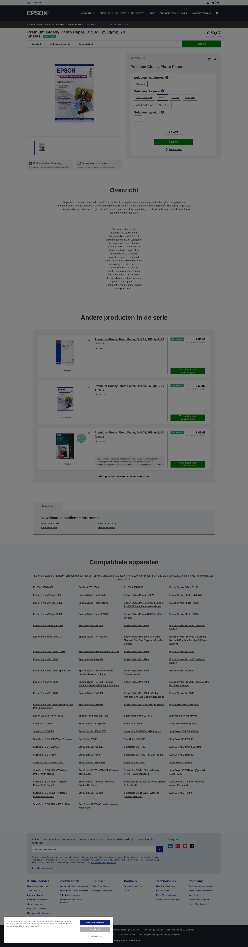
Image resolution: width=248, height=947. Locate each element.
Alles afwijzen (95, 929)
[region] (58, 930)
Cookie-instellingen (94, 936)
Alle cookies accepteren (95, 922)
